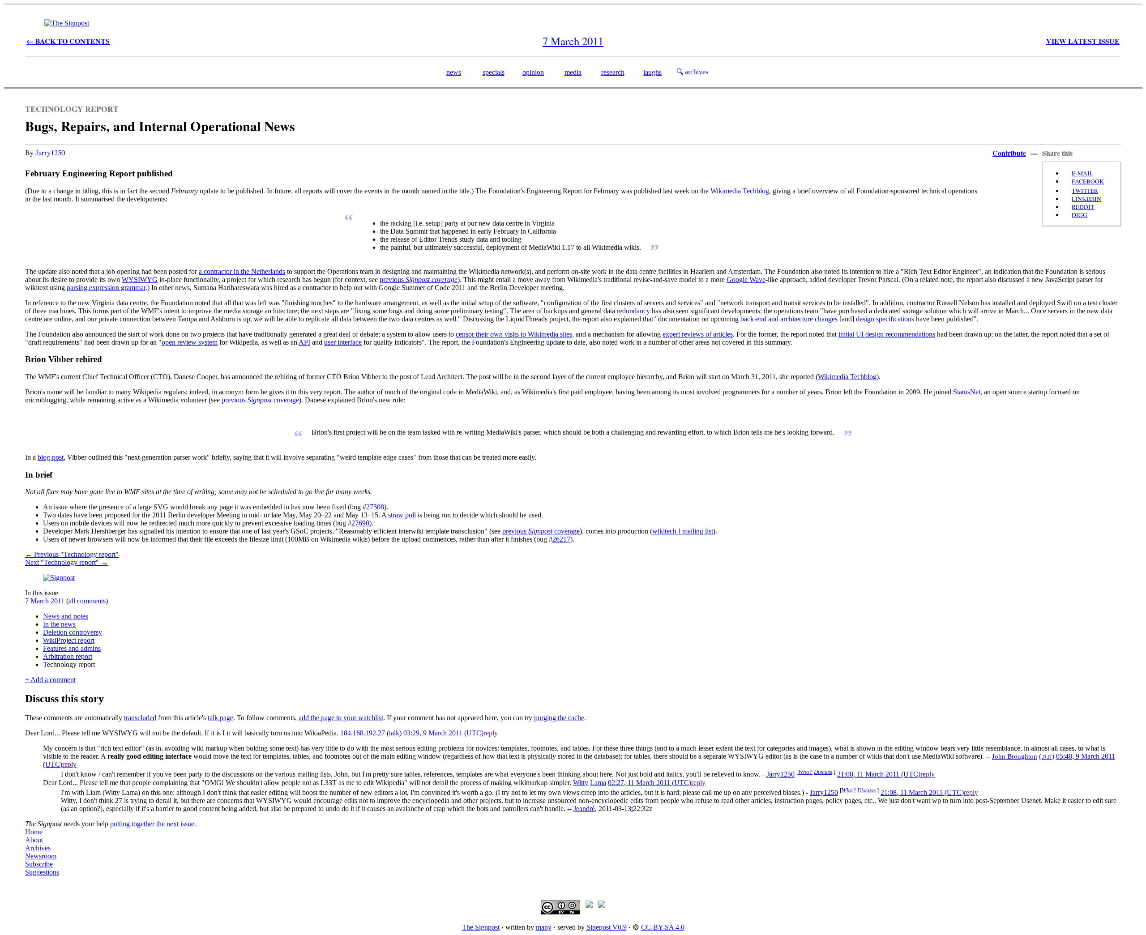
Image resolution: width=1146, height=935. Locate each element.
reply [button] (490, 733)
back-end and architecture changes (789, 319)
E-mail (1082, 173)
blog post (51, 457)
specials (494, 72)
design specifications (885, 319)
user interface (343, 342)
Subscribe (39, 864)
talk (394, 733)
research (612, 72)
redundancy (633, 311)
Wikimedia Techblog (739, 191)
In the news (59, 624)
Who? (805, 771)
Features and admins (72, 648)
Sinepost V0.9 (606, 927)
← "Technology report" (72, 554)
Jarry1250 (50, 152)
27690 (360, 523)
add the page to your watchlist (341, 718)
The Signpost (481, 927)
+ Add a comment (50, 679)
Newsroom (40, 856)
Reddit (1083, 207)
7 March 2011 (44, 601)
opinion (533, 72)
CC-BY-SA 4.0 (662, 927)
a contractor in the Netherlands (242, 271)
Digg (1079, 215)
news (453, 72)
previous (419, 279)
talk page (220, 718)
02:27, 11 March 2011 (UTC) (649, 782)
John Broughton (1014, 756)
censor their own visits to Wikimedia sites (514, 334)
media (573, 72)
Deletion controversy (72, 632)
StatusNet (966, 392)
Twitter (1085, 191)
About (34, 840)
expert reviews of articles (698, 334)
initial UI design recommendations (886, 334)
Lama (598, 782)
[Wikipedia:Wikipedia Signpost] (66, 23)
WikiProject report (68, 640)
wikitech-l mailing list (682, 531)
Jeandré (584, 808)
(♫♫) (1046, 756)
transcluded (140, 718)
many (544, 927)
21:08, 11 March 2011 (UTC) (878, 774)
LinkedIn (1086, 199)
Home (34, 832)
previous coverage (260, 400)
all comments (87, 601)
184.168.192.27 (362, 733)
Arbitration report (67, 656)
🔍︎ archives (692, 72)
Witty (580, 782)
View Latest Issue (1083, 41)
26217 (561, 539)
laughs (652, 72)
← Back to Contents (68, 41)
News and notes (65, 616)
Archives (38, 848)
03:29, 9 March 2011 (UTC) (443, 733)
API (304, 342)
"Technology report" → (66, 562)
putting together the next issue (152, 824)
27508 (375, 507)
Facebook (1088, 181)
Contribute (1009, 153)
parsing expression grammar (106, 287)
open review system (190, 342)
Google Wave (746, 279)
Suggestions (42, 872)
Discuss (823, 771)
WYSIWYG (140, 279)
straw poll (402, 515)
